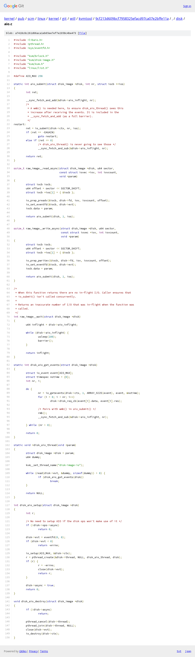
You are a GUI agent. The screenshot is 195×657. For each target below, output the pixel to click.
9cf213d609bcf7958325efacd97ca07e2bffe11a (132, 18)
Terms (44, 651)
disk (179, 18)
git (64, 18)
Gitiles (23, 651)
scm (31, 18)
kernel (9, 18)
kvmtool (85, 18)
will (72, 18)
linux (41, 18)
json (188, 651)
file (82, 33)
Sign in (187, 6)
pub (21, 18)
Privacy (33, 651)
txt (179, 651)
